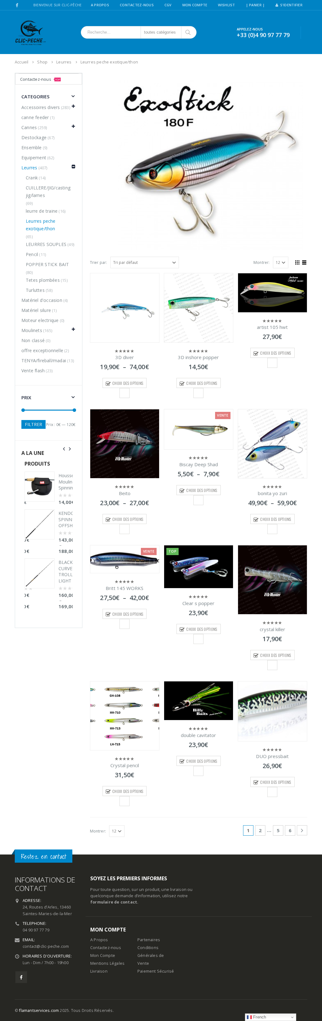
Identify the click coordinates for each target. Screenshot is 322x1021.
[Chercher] (188, 32)
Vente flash (33, 371)
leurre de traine (42, 211)
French (259, 1017)
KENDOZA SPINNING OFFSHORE (65, 519)
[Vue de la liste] (304, 262)
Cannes (29, 127)
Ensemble (31, 147)
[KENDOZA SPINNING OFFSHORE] (40, 524)
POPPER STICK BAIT (47, 264)
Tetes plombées (43, 280)
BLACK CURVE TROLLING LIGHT (65, 571)
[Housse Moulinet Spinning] (40, 487)
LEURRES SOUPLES (46, 244)
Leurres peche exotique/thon (41, 225)
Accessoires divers (40, 107)
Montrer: (261, 262)
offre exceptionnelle (42, 350)
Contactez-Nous (137, 5)
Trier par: (98, 262)
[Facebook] (17, 5)
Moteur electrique (39, 320)
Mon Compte (195, 5)
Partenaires (148, 939)
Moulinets (31, 330)
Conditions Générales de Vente (150, 955)
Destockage (34, 137)
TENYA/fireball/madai (43, 360)
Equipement (33, 158)
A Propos (100, 5)
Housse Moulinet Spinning (65, 481)
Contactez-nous (40, 79)
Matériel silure (36, 310)
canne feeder (35, 117)
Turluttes (35, 290)
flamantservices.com (39, 1010)
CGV (168, 5)
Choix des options (127, 383)
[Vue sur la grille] (297, 262)
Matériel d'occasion (41, 300)
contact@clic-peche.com (46, 946)
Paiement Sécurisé (155, 971)
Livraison (99, 971)
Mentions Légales (107, 963)
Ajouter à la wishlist (124, 393)
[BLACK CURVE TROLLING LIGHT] (40, 573)
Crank (32, 178)
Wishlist (226, 5)
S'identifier (291, 5)
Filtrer (33, 424)
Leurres (29, 168)
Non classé (33, 340)
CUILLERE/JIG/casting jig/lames (48, 191)
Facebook (21, 977)
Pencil (32, 254)
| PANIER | (255, 5)
